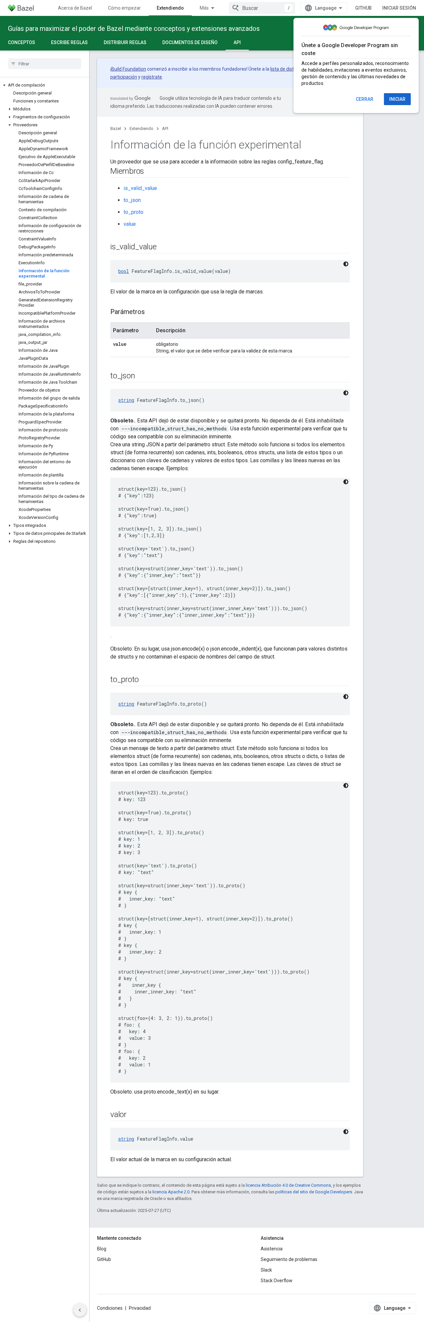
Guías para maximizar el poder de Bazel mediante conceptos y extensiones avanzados (134, 28)
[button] (44, 85)
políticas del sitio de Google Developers (313, 1191)
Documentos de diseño (190, 42)
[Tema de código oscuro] (346, 264)
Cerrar (364, 99)
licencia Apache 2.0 (170, 1191)
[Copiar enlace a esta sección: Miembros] (150, 172)
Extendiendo (170, 8)
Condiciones (110, 1308)
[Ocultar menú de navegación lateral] (79, 1310)
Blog (101, 1248)
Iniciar (397, 99)
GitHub (363, 8)
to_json (132, 200)
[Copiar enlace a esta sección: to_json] (141, 376)
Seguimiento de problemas (289, 1259)
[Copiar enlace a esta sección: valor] (133, 1115)
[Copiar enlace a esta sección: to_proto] (145, 680)
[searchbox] (44, 63)
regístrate (151, 77)
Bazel (115, 128)
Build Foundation (128, 69)
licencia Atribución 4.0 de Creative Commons (288, 1185)
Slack (266, 1270)
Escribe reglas (69, 42)
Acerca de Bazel (75, 8)
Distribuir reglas (125, 42)
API (237, 42)
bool (123, 271)
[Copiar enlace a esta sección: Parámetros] (151, 312)
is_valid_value (140, 188)
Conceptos (21, 42)
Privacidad (140, 1308)
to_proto (133, 212)
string (126, 400)
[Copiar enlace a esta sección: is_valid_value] (163, 247)
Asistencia (272, 1248)
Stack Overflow (276, 1280)
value (130, 224)
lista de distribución (290, 69)
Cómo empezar (124, 8)
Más (204, 8)
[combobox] (262, 8)
